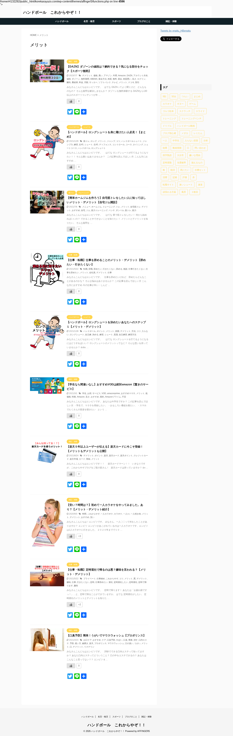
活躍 (165, 177)
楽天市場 (74, 459)
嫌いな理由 (194, 155)
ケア (104, 640)
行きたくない (109, 269)
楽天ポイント (126, 455)
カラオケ (118, 514)
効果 (165, 148)
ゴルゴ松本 (168, 111)
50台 (174, 96)
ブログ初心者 (169, 133)
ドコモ (131, 82)
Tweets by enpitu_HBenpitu (175, 30)
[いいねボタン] (71, 101)
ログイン (141, 79)
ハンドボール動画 (186, 126)
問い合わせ (200, 148)
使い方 (78, 643)
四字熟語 (167, 155)
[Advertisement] (186, 62)
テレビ (115, 82)
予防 (72, 643)
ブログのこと (143, 21)
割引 (137, 82)
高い (101, 75)
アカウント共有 (140, 75)
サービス (96, 393)
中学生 (176, 140)
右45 (96, 144)
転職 (85, 269)
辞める (119, 269)
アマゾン (108, 75)
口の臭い (129, 643)
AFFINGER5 (143, 731)
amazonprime (113, 393)
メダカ (184, 133)
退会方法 (102, 79)
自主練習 (123, 334)
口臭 (125, 640)
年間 (115, 75)
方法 (134, 331)
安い (92, 517)
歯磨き (85, 643)
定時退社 (133, 582)
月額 (86, 82)
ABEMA (93, 79)
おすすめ (76, 210)
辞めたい (98, 269)
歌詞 (172, 170)
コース (129, 144)
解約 (69, 82)
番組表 (75, 82)
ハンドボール (62, 21)
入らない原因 (191, 140)
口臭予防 (111, 640)
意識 (116, 334)
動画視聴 (177, 148)
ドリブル (167, 126)
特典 (74, 397)
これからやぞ (93, 514)
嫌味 (69, 582)
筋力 (134, 210)
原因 (117, 331)
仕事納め (101, 578)
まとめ (197, 96)
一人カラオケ (107, 514)
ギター (180, 104)
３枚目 (194, 192)
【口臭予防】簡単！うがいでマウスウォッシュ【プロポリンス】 (106, 635)
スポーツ (116, 21)
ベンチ (112, 210)
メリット (123, 82)
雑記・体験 (171, 21)
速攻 (200, 184)
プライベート (89, 578)
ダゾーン (76, 79)
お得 (89, 393)
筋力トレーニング (99, 210)
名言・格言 (89, 21)
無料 (115, 79)
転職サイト (168, 184)
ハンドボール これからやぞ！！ (52, 12)
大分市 (180, 155)
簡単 (130, 640)
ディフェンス (105, 144)
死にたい (184, 170)
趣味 (76, 585)
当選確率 (181, 162)
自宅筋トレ (135, 207)
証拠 (175, 177)
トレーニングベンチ (191, 118)
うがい (137, 643)
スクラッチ (184, 111)
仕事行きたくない (136, 269)
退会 (120, 79)
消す (136, 640)
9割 (164, 96)
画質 (110, 79)
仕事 (110, 272)
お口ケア (87, 640)
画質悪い (127, 79)
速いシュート (186, 184)
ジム (88, 210)
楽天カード (114, 455)
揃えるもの (196, 162)
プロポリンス (100, 643)
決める (95, 334)
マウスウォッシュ (116, 643)
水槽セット (200, 170)
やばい (119, 640)
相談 (125, 269)
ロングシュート (98, 148)
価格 (95, 75)
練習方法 (132, 334)
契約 (102, 397)
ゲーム (192, 104)
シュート (88, 144)
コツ (118, 141)
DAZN (129, 75)
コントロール (118, 144)
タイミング (138, 144)
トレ (118, 207)
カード (82, 459)
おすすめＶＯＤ (128, 393)
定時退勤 (167, 162)
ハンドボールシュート (131, 141)
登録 (88, 459)
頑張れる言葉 (169, 192)
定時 (92, 582)
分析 (205, 140)
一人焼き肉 (136, 514)
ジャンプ (111, 141)
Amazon (122, 75)
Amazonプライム (113, 397)
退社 (111, 582)
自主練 (88, 334)
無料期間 (85, 79)
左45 (81, 144)
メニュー (86, 207)
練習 (76, 144)
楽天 (106, 455)
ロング (94, 141)
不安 (124, 397)
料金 (81, 82)
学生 (84, 393)
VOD (104, 393)
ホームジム (96, 207)
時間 (84, 514)
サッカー (93, 82)
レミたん (198, 133)
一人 (165, 140)
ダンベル (120, 210)
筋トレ (86, 141)
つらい (185, 96)
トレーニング (109, 207)
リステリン (89, 647)
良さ (134, 79)
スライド (200, 111)
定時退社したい (121, 582)
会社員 (92, 272)
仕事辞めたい (101, 582)
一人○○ (126, 514)
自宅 (83, 210)
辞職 (91, 269)
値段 (69, 79)
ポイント (101, 331)
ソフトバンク (104, 82)
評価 (185, 177)
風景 (183, 192)
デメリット (87, 75)
